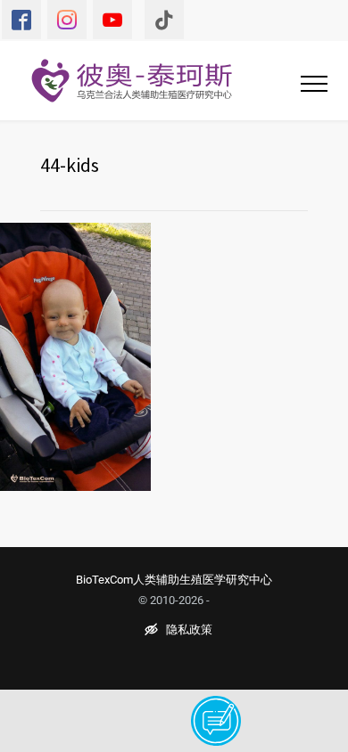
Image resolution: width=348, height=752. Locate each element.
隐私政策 (189, 630)
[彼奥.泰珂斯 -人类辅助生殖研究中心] (142, 80)
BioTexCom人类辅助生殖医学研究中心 (174, 579)
